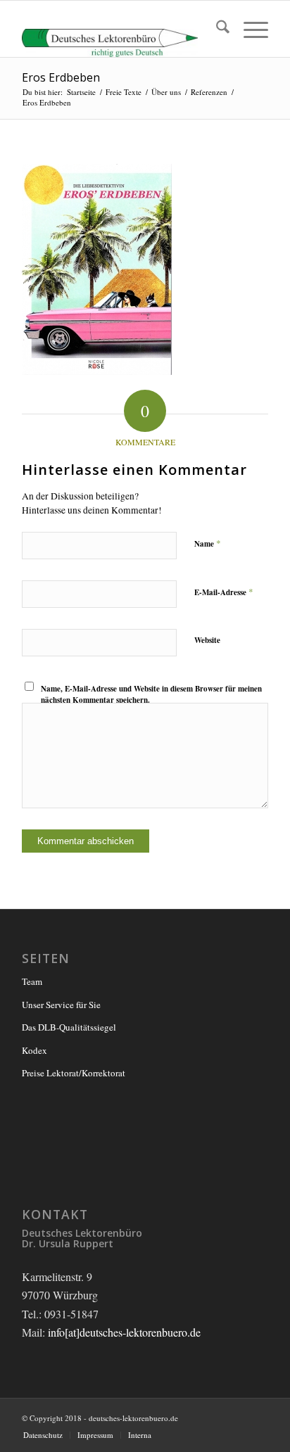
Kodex (34, 1050)
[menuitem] (215, 29)
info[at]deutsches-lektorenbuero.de (124, 1332)
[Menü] (248, 29)
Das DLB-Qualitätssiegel (69, 1027)
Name (207, 543)
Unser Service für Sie (61, 1004)
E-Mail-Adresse (223, 591)
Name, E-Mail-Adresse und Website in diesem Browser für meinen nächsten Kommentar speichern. (151, 694)
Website (207, 640)
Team (32, 981)
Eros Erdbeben (61, 77)
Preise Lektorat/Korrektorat (73, 1072)
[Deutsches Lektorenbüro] (120, 29)
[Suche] (215, 29)
